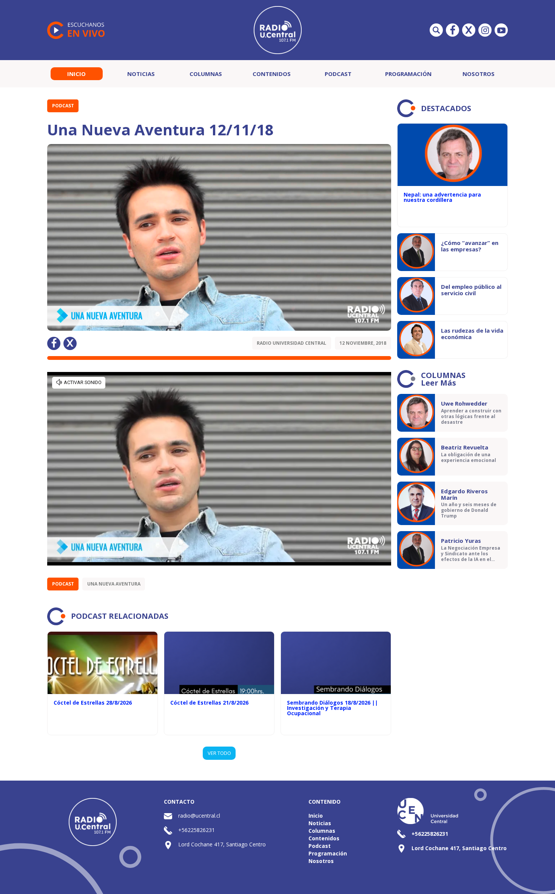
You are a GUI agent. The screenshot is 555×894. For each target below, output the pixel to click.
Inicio (76, 73)
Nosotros (478, 73)
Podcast (338, 73)
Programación (408, 73)
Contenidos (272, 73)
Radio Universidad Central (291, 343)
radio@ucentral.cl (199, 815)
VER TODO (219, 753)
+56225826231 (196, 830)
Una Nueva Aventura (113, 584)
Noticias (141, 73)
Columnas (206, 73)
